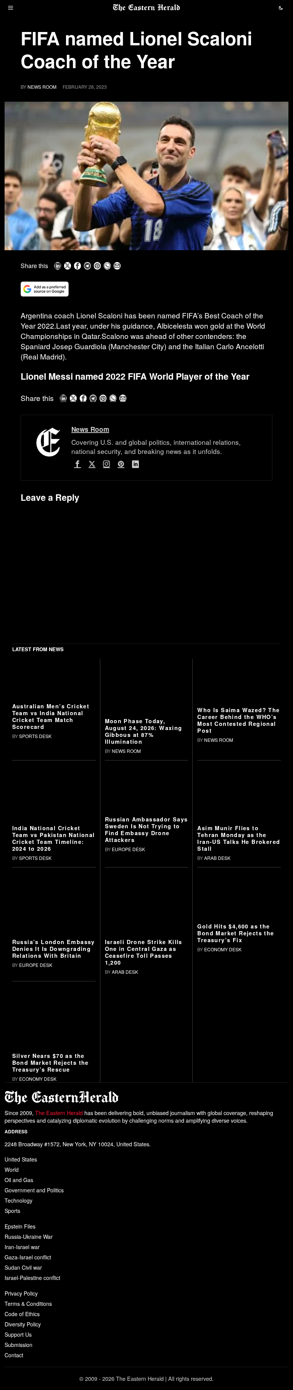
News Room (41, 86)
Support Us (18, 1334)
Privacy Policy (21, 1293)
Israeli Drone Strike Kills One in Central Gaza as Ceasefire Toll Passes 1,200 (143, 952)
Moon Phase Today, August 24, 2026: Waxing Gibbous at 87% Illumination (143, 731)
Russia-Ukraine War (29, 1236)
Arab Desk (217, 858)
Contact (14, 1355)
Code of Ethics (22, 1314)
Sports (12, 1210)
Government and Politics (34, 1190)
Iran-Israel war (22, 1247)
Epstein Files (20, 1226)
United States (21, 1159)
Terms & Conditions (28, 1303)
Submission (18, 1344)
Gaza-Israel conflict (28, 1257)
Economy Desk (222, 949)
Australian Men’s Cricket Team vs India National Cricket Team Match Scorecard (51, 716)
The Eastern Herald (59, 1113)
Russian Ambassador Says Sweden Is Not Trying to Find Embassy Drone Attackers (146, 829)
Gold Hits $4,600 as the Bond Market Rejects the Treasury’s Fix (235, 933)
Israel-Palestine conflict (32, 1277)
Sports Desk (35, 736)
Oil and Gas (19, 1180)
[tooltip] (57, 266)
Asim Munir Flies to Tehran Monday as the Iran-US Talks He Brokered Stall (238, 838)
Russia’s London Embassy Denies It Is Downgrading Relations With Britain (53, 948)
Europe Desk (128, 849)
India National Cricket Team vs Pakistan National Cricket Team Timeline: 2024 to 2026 (53, 838)
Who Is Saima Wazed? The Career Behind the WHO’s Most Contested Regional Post (238, 720)
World (12, 1169)
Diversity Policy (23, 1324)
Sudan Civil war (23, 1267)
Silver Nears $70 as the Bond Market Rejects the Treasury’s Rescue (50, 1062)
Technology (18, 1200)
